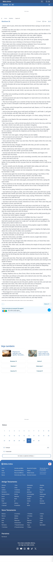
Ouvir (39, 21)
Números (4, 492)
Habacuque (43, 494)
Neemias (16, 496)
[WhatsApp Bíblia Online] (25, 549)
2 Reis (15, 487)
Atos (3, 522)
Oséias (29, 501)
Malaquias (42, 503)
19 (43, 435)
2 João (41, 518)
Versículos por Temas (20, 475)
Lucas (3, 518)
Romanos (4, 525)
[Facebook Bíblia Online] (28, 549)
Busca (3, 475)
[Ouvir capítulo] (49, 4)
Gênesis (4, 485)
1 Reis (15, 485)
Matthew (11, 18)
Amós (28, 505)
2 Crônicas (17, 492)
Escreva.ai (4, 536)
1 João (41, 516)
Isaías (28, 490)
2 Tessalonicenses (19, 527)
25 (24, 440)
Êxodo (3, 487)
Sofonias (42, 496)
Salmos (16, 503)
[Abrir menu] (49, 1)
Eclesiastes (30, 485)
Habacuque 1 (39, 366)
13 (14, 435)
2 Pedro (42, 513)
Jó (14, 501)
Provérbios (17, 505)
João (3, 520)
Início (3, 468)
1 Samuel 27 (39, 371)
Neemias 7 (13, 366)
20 (48, 435)
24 (19, 440)
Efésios (16, 518)
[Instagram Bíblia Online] (17, 549)
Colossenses (17, 522)
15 (24, 435)
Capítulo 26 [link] (17, 18)
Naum (41, 492)
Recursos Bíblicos (18, 472)
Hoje (3, 470)
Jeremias (29, 492)
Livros (5, 18)
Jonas (41, 487)
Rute (3, 501)
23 (14, 440)
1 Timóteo (29, 513)
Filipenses (16, 520)
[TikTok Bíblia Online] (32, 549)
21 (4, 440)
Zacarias (42, 501)
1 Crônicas (17, 490)
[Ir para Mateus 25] (2, 304)
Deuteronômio (5, 494)
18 (38, 435)
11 (4, 435)
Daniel (28, 498)
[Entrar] (42, 1)
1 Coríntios (4, 527)
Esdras (16, 494)
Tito (28, 518)
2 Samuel (4, 505)
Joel (28, 503)
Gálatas (16, 516)
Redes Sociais (30, 472)
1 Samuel (4, 503)
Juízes (3, 498)
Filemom (29, 520)
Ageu (41, 498)
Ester (15, 498)
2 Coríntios (17, 513)
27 (33, 440)
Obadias (42, 485)
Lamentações (30, 494)
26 (9, 4)
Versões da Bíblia (18, 468)
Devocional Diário (19, 470)
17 (33, 435)
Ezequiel (29, 496)
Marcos (4, 516)
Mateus (4, 513)
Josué (3, 496)
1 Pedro (29, 527)
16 (28, 435)
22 (9, 440)
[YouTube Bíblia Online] (21, 549)
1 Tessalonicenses (19, 525)
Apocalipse (42, 525)
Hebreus (29, 522)
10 (48, 430)
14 (19, 435)
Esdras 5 (39, 361)
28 (38, 440)
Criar (45, 21)
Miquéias (42, 490)
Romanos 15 (13, 361)
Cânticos (29, 487)
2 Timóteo (29, 516)
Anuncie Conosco (31, 475)
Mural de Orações (31, 468)
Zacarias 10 (13, 371)
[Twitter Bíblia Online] (35, 549)
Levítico (4, 490)
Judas (41, 522)
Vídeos (29, 470)
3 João (41, 520)
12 (9, 435)
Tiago (28, 525)
